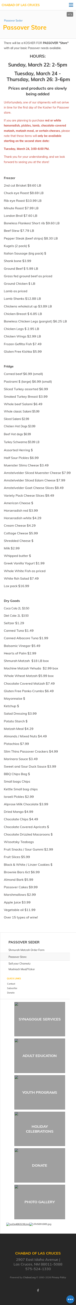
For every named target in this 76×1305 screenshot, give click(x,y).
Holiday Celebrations (40, 1128)
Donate (39, 1165)
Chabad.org (29, 1277)
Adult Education (39, 1055)
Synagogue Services (40, 1019)
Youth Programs (39, 1092)
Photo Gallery (40, 1202)
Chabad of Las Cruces (21, 5)
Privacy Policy (59, 1277)
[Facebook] (38, 1290)
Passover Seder (13, 20)
